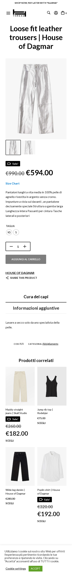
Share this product (23, 277)
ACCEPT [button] (35, 568)
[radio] (9, 232)
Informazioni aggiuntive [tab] (36, 308)
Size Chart (13, 183)
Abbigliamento (50, 343)
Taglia (10, 226)
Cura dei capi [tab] (36, 296)
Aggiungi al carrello (25, 259)
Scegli (10, 441)
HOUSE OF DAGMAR (20, 273)
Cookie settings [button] (16, 568)
